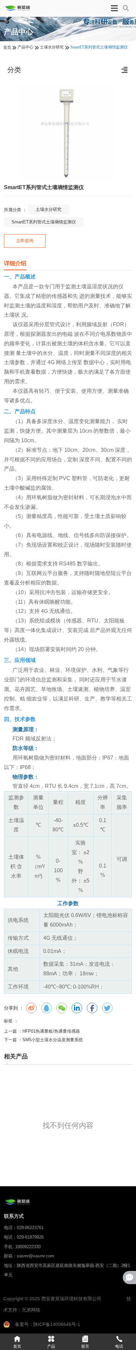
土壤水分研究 (52, 47)
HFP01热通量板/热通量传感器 (51, 1031)
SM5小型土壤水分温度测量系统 (52, 1039)
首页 (7, 47)
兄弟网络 (31, 1309)
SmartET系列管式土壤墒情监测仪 (44, 221)
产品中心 (25, 47)
